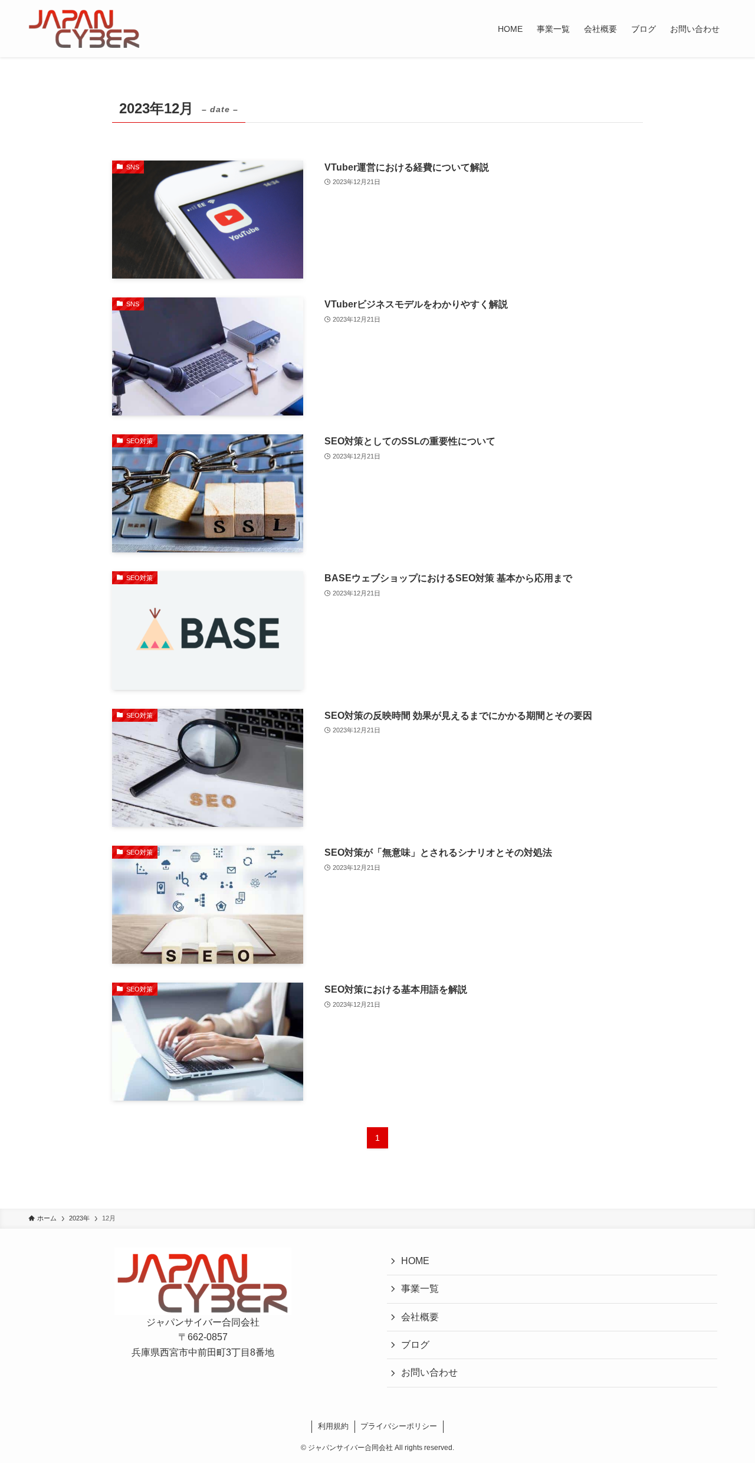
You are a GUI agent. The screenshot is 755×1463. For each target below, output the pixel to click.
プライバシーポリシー (398, 1426)
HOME (415, 1261)
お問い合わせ (429, 1372)
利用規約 (333, 1426)
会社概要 (420, 1317)
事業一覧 (420, 1289)
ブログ (415, 1345)
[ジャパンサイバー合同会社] (84, 28)
